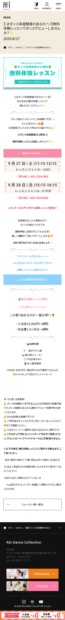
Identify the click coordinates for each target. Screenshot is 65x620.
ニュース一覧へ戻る (32, 504)
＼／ (32, 279)
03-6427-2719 (21, 560)
